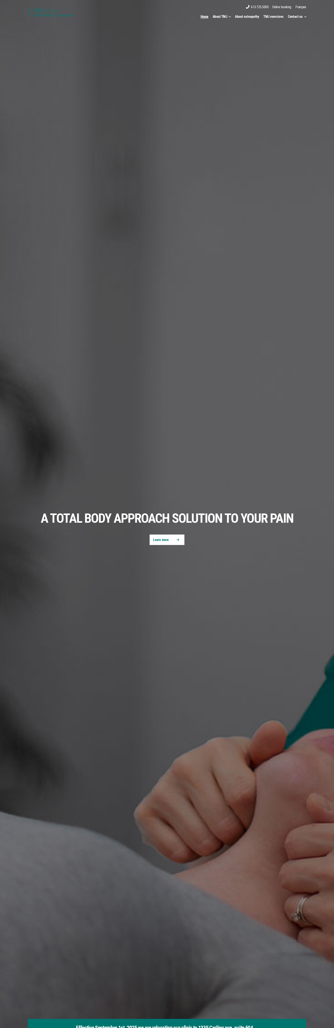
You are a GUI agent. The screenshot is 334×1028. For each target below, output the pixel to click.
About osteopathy (247, 16)
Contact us (295, 16)
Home (204, 16)
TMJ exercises (273, 16)
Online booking (281, 7)
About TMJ (220, 16)
